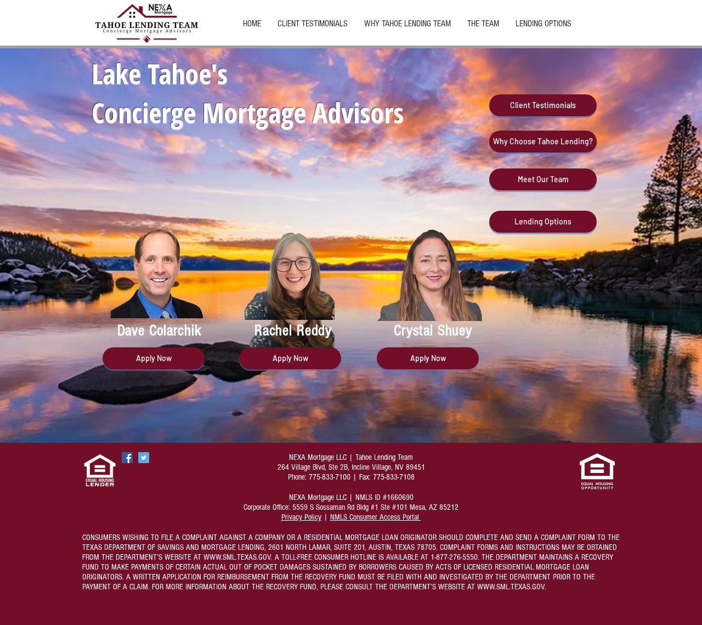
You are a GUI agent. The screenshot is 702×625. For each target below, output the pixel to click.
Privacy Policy (301, 517)
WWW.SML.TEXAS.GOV (237, 557)
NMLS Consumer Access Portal (375, 517)
